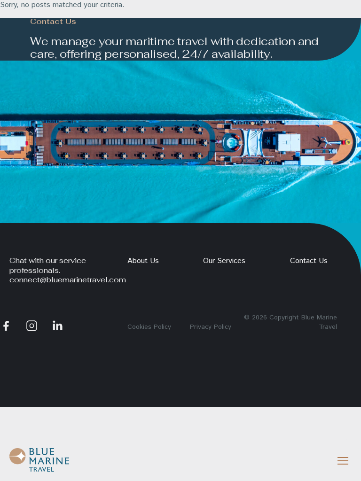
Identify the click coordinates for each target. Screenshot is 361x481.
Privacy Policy (210, 327)
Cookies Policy (149, 327)
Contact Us (309, 261)
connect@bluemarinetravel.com (67, 280)
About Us (143, 261)
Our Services (224, 261)
